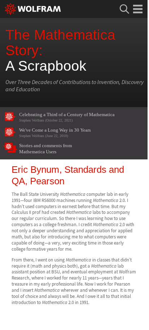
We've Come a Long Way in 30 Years (55, 133)
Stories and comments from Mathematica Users (45, 148)
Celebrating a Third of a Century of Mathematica (67, 117)
